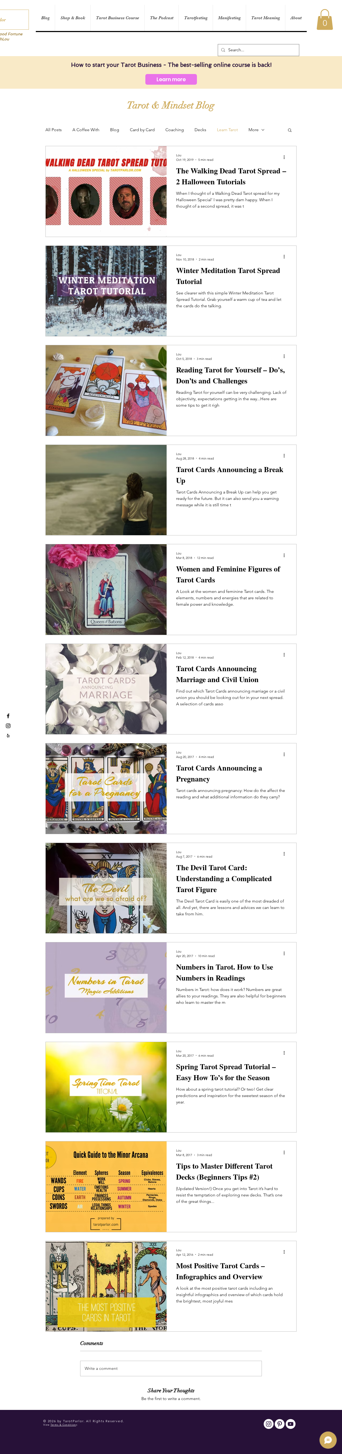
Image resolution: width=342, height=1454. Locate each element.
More (253, 129)
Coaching (174, 129)
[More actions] (286, 157)
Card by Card (142, 129)
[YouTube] (291, 1424)
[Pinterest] (280, 1424)
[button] (324, 19)
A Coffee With (85, 129)
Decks (200, 129)
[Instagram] (269, 1424)
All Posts (53, 129)
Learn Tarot (227, 129)
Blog (114, 129)
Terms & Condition (63, 1424)
